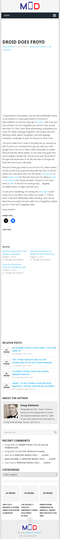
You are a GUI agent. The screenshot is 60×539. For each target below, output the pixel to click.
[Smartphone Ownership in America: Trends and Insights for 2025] (48, 493)
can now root (47, 174)
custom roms (13, 177)
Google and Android (38, 47)
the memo (39, 122)
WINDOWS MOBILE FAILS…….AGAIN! (31, 455)
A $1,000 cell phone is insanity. (31, 451)
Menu (6, 15)
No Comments (17, 377)
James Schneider (12, 459)
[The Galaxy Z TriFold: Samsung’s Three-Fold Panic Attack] (30, 493)
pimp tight (43, 192)
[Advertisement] (31, 25)
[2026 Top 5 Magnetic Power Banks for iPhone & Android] (11, 493)
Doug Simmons (8, 47)
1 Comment (16, 366)
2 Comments (17, 354)
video (11, 183)
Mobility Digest (33, 533)
